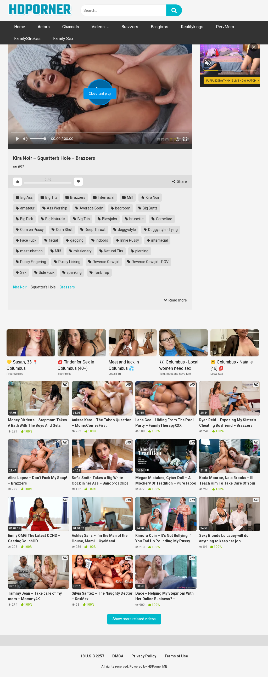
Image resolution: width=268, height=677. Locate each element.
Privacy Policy (143, 656)
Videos (98, 26)
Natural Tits (113, 251)
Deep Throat (94, 229)
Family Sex (63, 38)
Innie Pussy (129, 240)
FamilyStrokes (27, 38)
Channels (70, 26)
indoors (101, 240)
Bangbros (159, 26)
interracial (159, 240)
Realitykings (192, 26)
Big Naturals (54, 219)
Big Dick (26, 219)
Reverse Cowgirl (105, 262)
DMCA (117, 656)
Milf (129, 197)
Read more (177, 300)
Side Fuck (46, 272)
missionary (82, 251)
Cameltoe (163, 219)
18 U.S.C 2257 (92, 656)
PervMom (225, 26)
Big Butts (150, 208)
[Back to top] (250, 661)
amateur (27, 208)
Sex (22, 272)
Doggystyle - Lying (162, 229)
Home (19, 26)
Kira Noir (152, 197)
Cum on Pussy (31, 229)
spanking (74, 272)
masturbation (31, 251)
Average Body (91, 208)
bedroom (122, 208)
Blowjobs (109, 219)
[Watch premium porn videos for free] (40, 10)
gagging (76, 240)
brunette (136, 219)
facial (53, 240)
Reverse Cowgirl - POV (150, 262)
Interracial (105, 197)
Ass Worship (56, 208)
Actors (44, 26)
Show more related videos (134, 619)
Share (181, 181)
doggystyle (126, 229)
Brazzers (129, 26)
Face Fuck (27, 240)
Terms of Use (176, 656)
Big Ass (26, 197)
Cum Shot (63, 229)
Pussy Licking (69, 262)
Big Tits (51, 197)
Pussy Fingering (32, 262)
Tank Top (101, 272)
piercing (141, 251)
